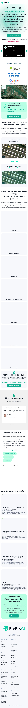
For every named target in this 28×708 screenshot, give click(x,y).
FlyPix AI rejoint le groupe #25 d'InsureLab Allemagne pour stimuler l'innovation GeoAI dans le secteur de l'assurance (14, 558)
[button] (24, 3)
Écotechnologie (14, 367)
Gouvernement (14, 345)
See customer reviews (14, 41)
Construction (14, 230)
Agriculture (14, 276)
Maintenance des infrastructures (14, 299)
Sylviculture (14, 322)
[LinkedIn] (14, 635)
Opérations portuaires (14, 253)
